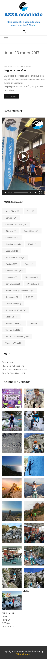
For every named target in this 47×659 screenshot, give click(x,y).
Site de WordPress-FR (13, 373)
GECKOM (6, 623)
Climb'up (10, 231)
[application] (23, 156)
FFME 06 (6, 620)
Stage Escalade (13, 323)
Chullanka (8, 613)
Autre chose (12, 211)
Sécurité (35, 323)
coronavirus (12, 238)
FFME (4, 616)
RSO (30, 297)
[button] (23, 156)
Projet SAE (33, 284)
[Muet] (36, 192)
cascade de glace (15, 224)
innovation (11, 277)
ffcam (29, 264)
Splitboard (11, 317)
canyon (10, 218)
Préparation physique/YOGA (19, 290)
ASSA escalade (23, 14)
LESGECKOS (8, 626)
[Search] (24, 31)
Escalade (8, 66)
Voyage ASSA (13, 343)
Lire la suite (11, 96)
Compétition (31, 231)
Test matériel (12, 330)
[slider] (21, 192)
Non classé (12, 284)
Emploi (32, 244)
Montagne (31, 277)
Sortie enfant (13, 304)
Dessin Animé (13, 244)
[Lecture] (5, 192)
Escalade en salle (15, 257)
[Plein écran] (40, 192)
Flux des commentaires (14, 369)
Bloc (30, 211)
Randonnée (12, 297)
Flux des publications (13, 366)
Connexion (7, 362)
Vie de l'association (22, 66)
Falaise (11, 264)
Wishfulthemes (23, 654)
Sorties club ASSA (15, 310)
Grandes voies (14, 271)
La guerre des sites (15, 70)
